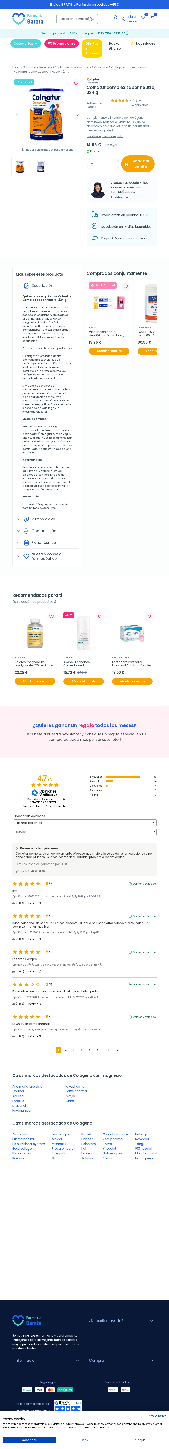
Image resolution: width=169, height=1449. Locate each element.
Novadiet (142, 1139)
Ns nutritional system (28, 1144)
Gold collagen (23, 1148)
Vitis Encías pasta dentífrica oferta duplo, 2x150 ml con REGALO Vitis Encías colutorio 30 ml (108, 333)
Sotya (107, 1144)
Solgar (108, 1158)
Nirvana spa (21, 1110)
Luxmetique (61, 1134)
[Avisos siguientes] (117, 1050)
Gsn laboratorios (115, 1134)
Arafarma (19, 1134)
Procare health (63, 1148)
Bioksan (18, 1158)
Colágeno (101, 67)
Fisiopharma (21, 1153)
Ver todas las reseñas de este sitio (44, 806)
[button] (152, 17)
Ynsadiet (109, 1148)
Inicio (16, 67)
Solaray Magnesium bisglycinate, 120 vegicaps (34, 664)
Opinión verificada (144, 884)
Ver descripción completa (105, 136)
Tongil (139, 1144)
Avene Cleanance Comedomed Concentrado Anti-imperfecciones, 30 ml (80, 664)
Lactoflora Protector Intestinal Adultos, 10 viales (131, 664)
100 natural (143, 1148)
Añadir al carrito (141, 164)
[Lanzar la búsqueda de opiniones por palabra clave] (154, 832)
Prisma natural (23, 1139)
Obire (70, 1101)
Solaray (87, 1158)
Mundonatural (146, 1153)
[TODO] (65, 863)
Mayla (70, 1096)
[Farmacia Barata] (27, 19)
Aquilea (18, 1096)
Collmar (18, 1091)
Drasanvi (19, 1105)
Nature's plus (113, 1153)
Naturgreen (144, 1158)
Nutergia (141, 1134)
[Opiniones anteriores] (51, 1049)
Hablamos (120, 197)
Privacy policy (157, 1415)
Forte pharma (76, 1091)
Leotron (87, 1153)
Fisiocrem (88, 1144)
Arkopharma (75, 1086)
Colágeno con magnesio (128, 67)
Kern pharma (113, 1139)
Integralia (59, 1153)
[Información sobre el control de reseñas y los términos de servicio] (64, 799)
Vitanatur (59, 1144)
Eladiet (86, 1134)
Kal (83, 1148)
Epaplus (18, 1101)
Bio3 (55, 1158)
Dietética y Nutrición (37, 67)
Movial (57, 1139)
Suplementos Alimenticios (73, 67)
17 (109, 1050)
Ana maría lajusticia (27, 1086)
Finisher (87, 1139)
